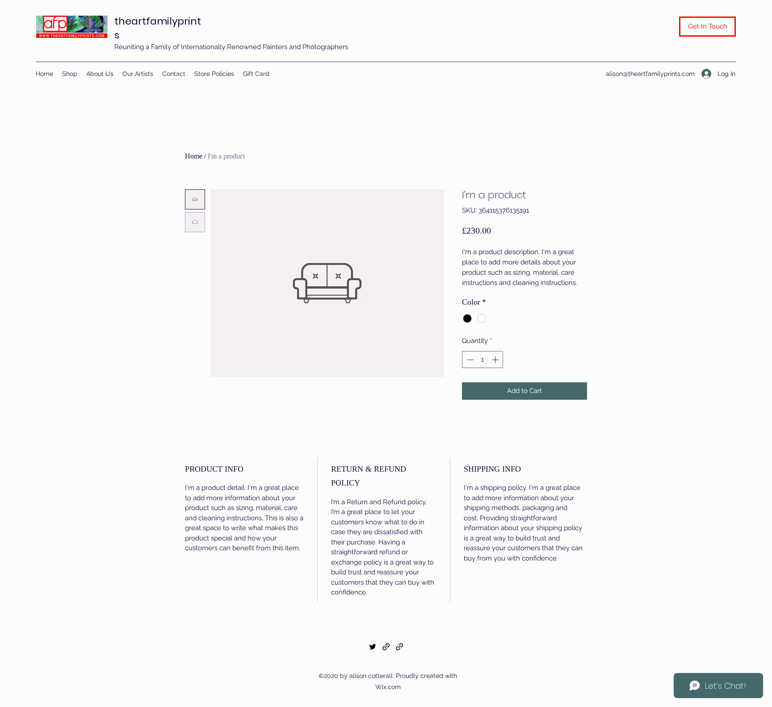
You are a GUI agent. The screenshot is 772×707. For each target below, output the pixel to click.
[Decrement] (469, 359)
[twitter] (372, 646)
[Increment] (496, 359)
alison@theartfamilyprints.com (650, 73)
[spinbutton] (482, 359)
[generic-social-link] (386, 646)
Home (193, 156)
